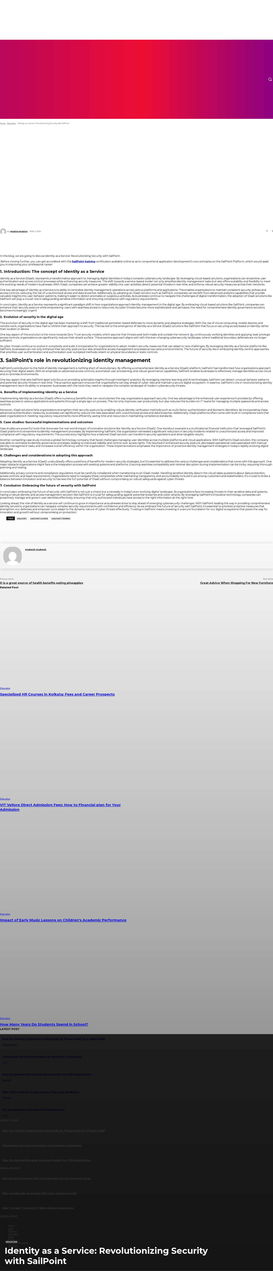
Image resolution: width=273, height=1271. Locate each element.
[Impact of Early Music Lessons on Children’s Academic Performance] (69, 866)
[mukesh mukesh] (12, 556)
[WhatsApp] (144, 242)
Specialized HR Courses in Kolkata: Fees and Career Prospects (57, 694)
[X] (125, 242)
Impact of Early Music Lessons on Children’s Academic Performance (63, 920)
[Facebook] (115, 242)
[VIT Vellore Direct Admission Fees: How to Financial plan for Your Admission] (69, 751)
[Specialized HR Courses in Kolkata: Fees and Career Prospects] (69, 641)
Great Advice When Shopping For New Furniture (236, 583)
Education (11, 1242)
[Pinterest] (134, 242)
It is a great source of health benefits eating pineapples (41, 583)
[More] (155, 243)
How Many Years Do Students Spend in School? (44, 1024)
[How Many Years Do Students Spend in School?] (69, 971)
